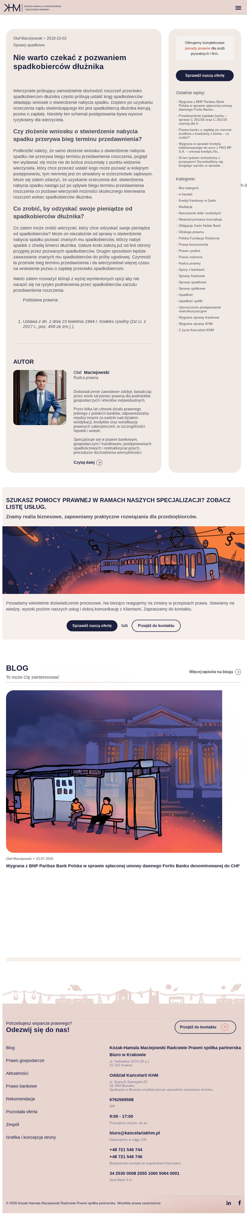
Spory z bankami (191, 269)
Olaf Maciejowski (27, 38)
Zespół (12, 1124)
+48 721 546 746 (126, 1156)
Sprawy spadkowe (29, 45)
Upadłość (186, 295)
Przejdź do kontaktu (156, 626)
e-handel (185, 194)
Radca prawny (190, 263)
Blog (10, 1047)
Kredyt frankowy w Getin (197, 200)
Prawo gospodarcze (25, 1060)
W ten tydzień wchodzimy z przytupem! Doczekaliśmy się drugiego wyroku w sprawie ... (201, 161)
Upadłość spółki (191, 301)
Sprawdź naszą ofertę (205, 75)
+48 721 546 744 (126, 1149)
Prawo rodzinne (191, 257)
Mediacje (185, 207)
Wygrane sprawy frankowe (199, 317)
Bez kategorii (189, 188)
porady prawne (198, 48)
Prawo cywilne (189, 251)
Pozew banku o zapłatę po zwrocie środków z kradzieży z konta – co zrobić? (205, 133)
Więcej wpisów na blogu (211, 672)
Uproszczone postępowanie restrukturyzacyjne (200, 309)
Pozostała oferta (21, 1111)
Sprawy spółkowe (192, 288)
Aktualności (17, 1073)
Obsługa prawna (191, 232)
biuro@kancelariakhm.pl (135, 1133)
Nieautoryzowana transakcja (200, 219)
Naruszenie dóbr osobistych (200, 213)
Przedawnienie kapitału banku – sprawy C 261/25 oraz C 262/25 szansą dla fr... (203, 119)
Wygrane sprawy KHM (196, 324)
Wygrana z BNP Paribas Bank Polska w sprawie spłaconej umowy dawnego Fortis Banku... (205, 105)
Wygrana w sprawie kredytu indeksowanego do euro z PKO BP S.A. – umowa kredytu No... (205, 147)
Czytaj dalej (84, 462)
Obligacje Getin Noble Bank (200, 226)
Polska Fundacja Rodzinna (199, 238)
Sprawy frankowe (192, 276)
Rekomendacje (20, 1099)
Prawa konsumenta (193, 244)
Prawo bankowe (21, 1086)
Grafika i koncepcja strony (31, 1137)
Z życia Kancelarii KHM (196, 330)
